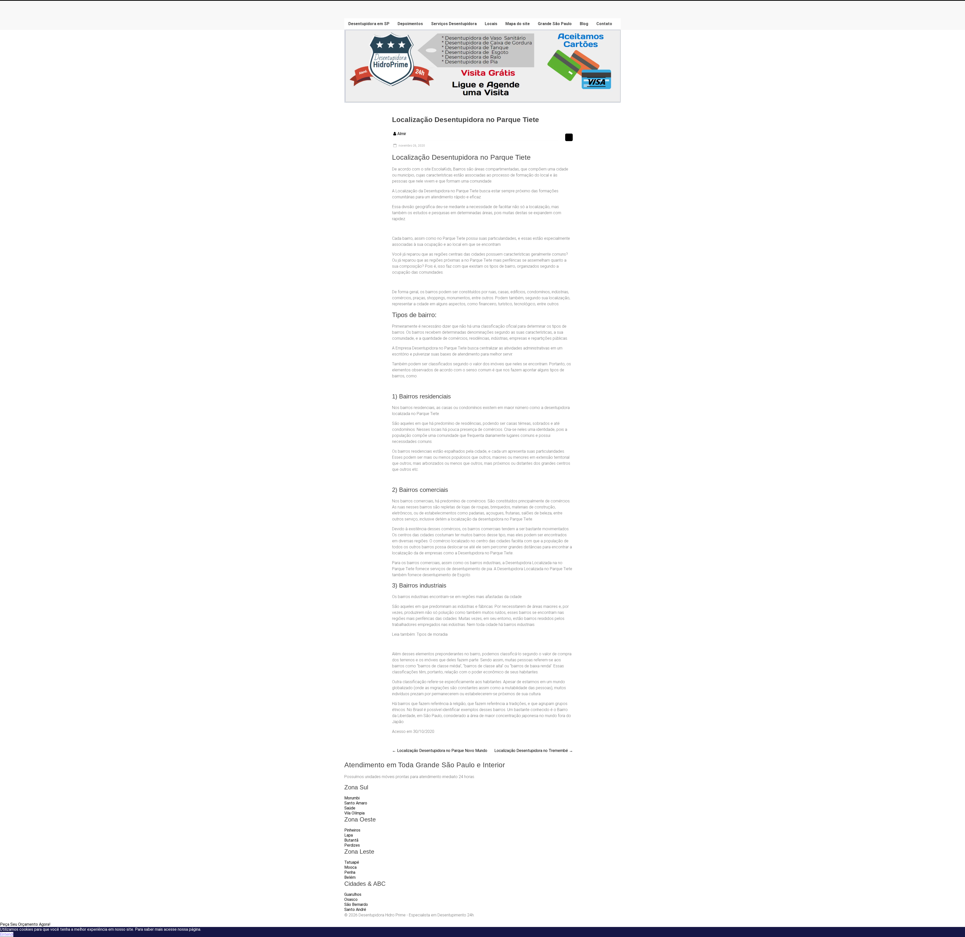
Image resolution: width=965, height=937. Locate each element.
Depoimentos (410, 23)
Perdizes (352, 845)
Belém (350, 877)
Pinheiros (352, 830)
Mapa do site (517, 23)
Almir (401, 133)
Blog (584, 23)
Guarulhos (352, 894)
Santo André (355, 909)
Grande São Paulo (555, 23)
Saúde (349, 808)
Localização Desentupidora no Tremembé (533, 750)
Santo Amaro (355, 803)
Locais (491, 23)
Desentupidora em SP (369, 23)
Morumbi (352, 798)
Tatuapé (351, 862)
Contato (604, 23)
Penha (349, 872)
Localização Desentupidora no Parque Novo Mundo (439, 750)
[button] (25, 924)
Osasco (351, 899)
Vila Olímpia (354, 813)
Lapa (348, 835)
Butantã (351, 840)
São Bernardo (356, 904)
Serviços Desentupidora (454, 23)
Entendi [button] (6, 934)
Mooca (350, 867)
